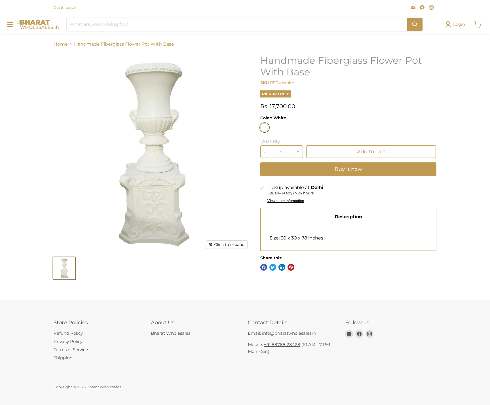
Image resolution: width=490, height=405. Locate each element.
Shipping (63, 358)
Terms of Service (71, 349)
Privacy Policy (68, 341)
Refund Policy (68, 333)
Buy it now (348, 169)
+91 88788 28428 (282, 344)
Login (459, 24)
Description (348, 216)
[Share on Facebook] (263, 267)
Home (61, 44)
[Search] (415, 24)
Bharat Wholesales (170, 333)
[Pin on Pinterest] (291, 267)
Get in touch (65, 7)
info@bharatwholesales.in (289, 333)
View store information (285, 201)
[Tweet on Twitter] (272, 267)
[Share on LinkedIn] (281, 267)
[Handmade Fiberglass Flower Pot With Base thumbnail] (64, 268)
